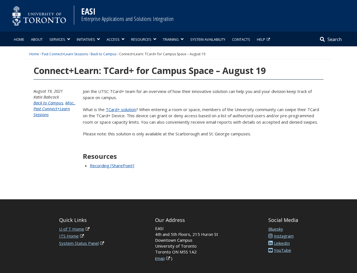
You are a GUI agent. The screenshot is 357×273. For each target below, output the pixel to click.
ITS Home (69, 236)
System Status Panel (79, 243)
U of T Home (71, 229)
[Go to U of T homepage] (39, 16)
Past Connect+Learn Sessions (65, 54)
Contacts (241, 39)
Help (261, 39)
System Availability (207, 39)
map (160, 258)
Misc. (70, 103)
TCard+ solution (121, 109)
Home (19, 39)
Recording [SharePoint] (112, 165)
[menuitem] (19, 39)
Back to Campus (103, 54)
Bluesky (275, 229)
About (37, 39)
